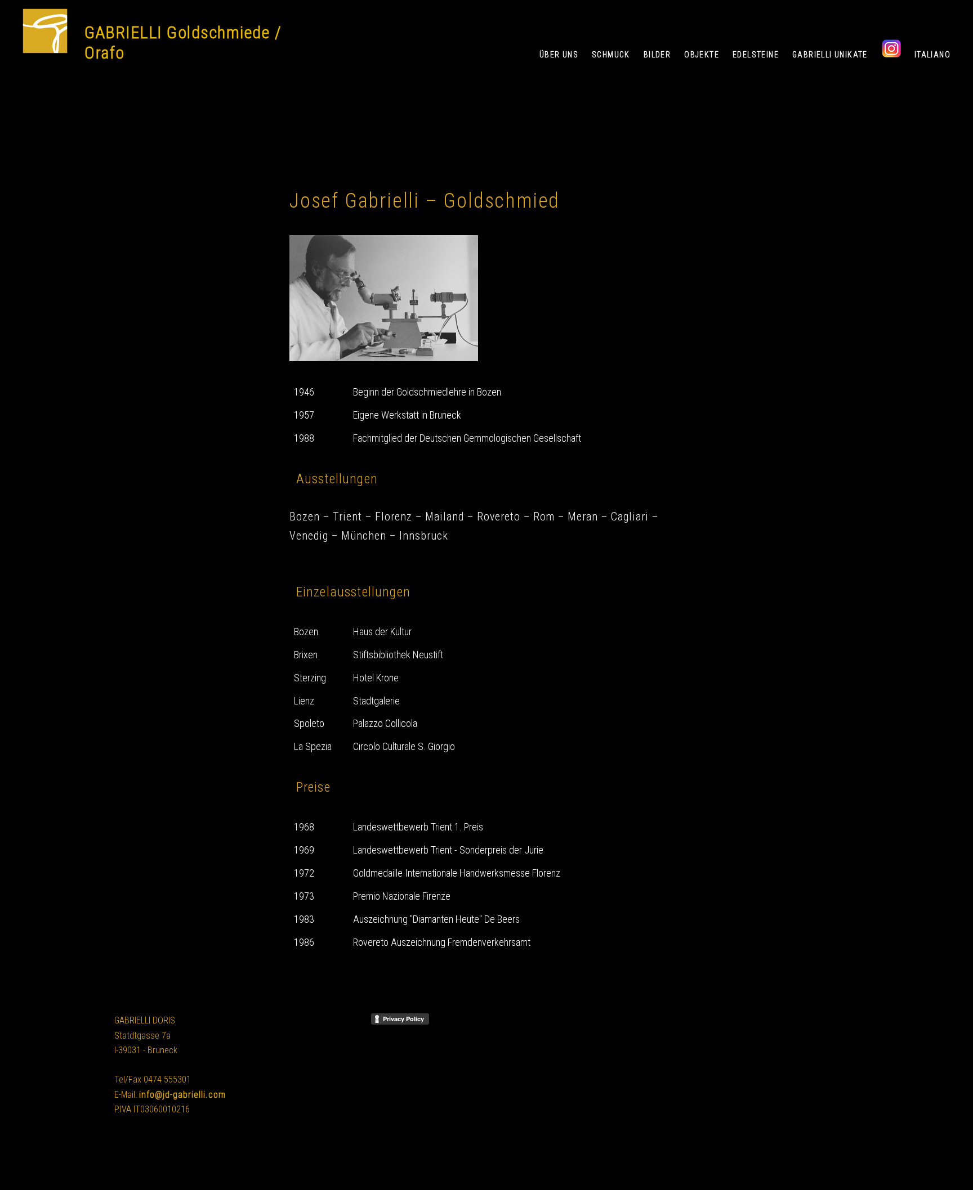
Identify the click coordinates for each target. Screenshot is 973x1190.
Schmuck (611, 54)
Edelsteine (756, 54)
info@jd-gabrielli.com (182, 1094)
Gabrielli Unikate (830, 54)
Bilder (657, 54)
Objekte (701, 54)
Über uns (558, 54)
